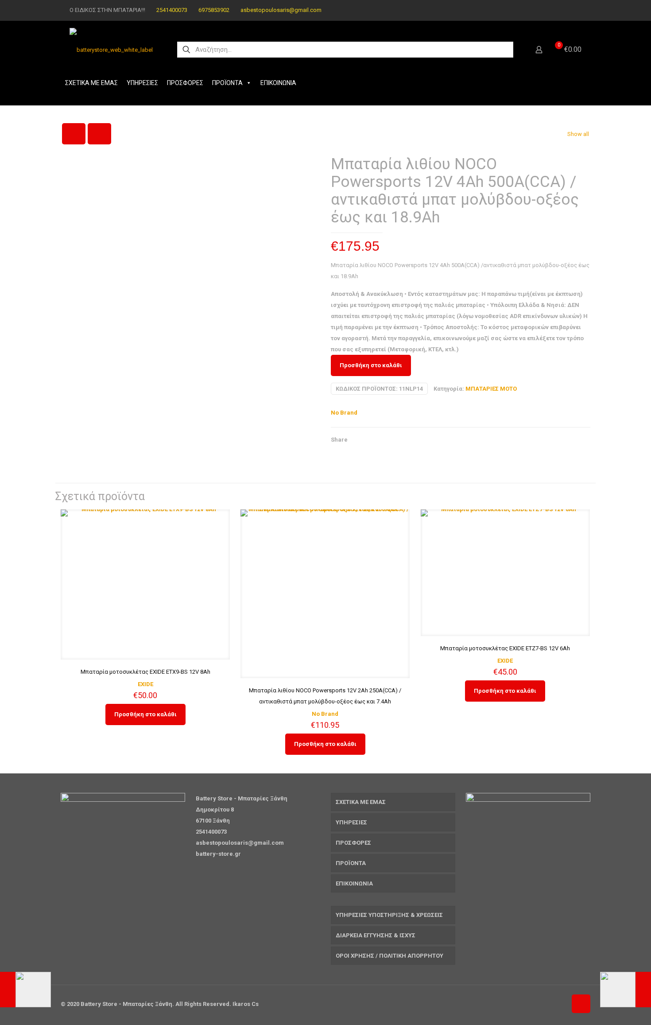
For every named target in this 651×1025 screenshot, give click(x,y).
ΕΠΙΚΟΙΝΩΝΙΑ (278, 82)
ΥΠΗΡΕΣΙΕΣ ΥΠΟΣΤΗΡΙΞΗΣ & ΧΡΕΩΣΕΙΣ (389, 915)
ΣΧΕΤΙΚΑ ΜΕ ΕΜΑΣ (91, 82)
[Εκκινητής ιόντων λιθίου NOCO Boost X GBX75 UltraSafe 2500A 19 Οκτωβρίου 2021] (25, 989)
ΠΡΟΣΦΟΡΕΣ (185, 82)
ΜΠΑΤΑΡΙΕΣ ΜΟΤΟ (491, 388)
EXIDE (145, 684)
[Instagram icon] (576, 10)
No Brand (344, 412)
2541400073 (171, 10)
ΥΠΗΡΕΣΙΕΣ (142, 82)
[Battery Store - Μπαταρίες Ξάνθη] (111, 49)
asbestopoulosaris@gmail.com (281, 10)
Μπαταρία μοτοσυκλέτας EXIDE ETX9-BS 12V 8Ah (145, 671)
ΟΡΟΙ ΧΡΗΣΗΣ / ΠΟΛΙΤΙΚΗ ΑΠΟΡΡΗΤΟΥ (389, 955)
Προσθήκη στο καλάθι (371, 365)
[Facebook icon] (565, 10)
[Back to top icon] (581, 1003)
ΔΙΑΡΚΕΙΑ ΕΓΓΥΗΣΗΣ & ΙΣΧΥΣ (375, 935)
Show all (578, 134)
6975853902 (213, 10)
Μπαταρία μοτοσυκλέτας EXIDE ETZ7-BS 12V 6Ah (505, 648)
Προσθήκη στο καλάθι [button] (145, 714)
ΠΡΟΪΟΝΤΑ (227, 82)
